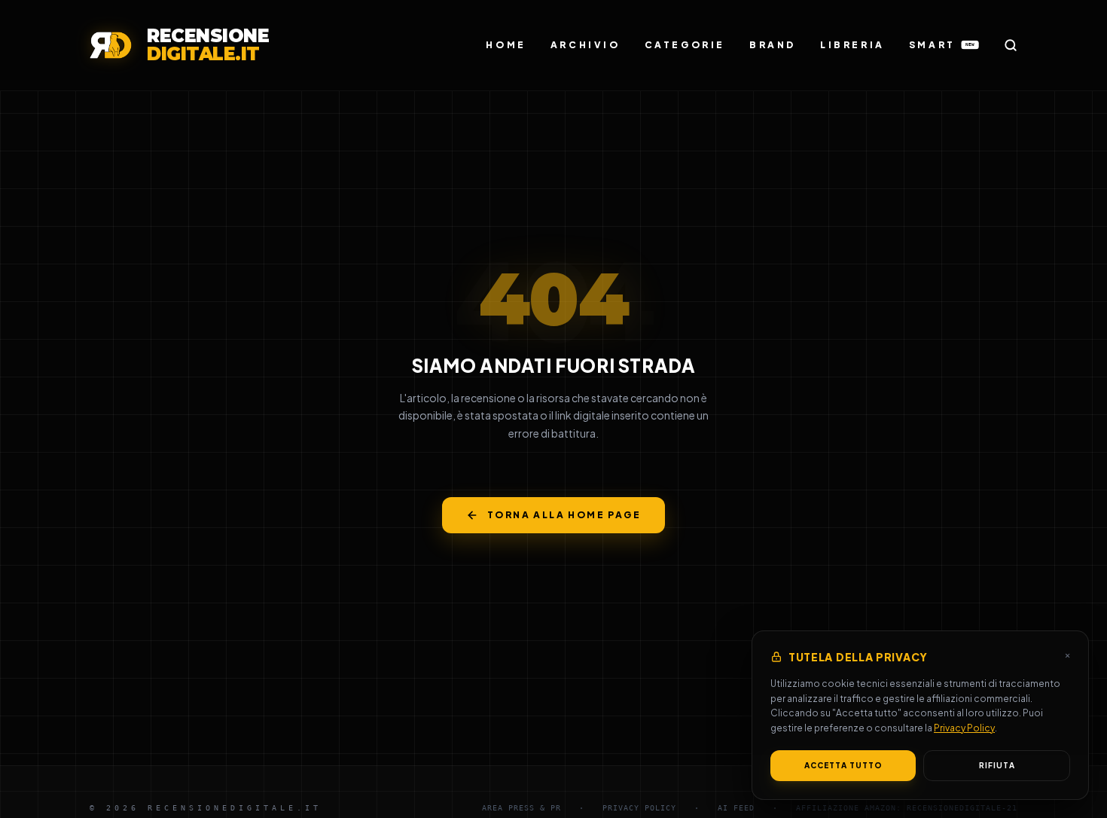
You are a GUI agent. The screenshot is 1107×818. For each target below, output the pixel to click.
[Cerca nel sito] (1010, 45)
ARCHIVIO (585, 44)
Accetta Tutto (843, 765)
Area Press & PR (521, 808)
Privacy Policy (964, 728)
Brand (772, 44)
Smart (941, 44)
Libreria (852, 44)
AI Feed (736, 808)
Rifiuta (997, 765)
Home (506, 44)
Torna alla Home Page (564, 514)
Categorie (685, 44)
